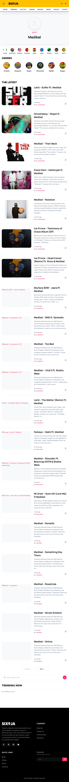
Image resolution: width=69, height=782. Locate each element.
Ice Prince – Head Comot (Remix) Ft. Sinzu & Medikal (49, 260)
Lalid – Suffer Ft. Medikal (47, 87)
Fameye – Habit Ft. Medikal (49, 432)
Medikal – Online (43, 641)
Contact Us (40, 731)
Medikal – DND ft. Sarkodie (49, 317)
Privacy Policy (41, 735)
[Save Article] (65, 103)
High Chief (39, 449)
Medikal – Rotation (44, 199)
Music (4, 757)
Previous (27, 669)
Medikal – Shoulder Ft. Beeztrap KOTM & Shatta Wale (47, 462)
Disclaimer (40, 738)
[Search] (61, 3)
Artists (4, 763)
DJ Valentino (40, 105)
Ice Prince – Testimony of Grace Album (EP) (48, 230)
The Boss (39, 543)
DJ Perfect (39, 308)
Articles (4, 760)
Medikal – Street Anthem (48, 612)
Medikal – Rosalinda (45, 584)
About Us (40, 728)
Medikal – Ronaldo (44, 523)
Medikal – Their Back (45, 143)
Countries (5, 767)
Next (41, 669)
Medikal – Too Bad (44, 344)
